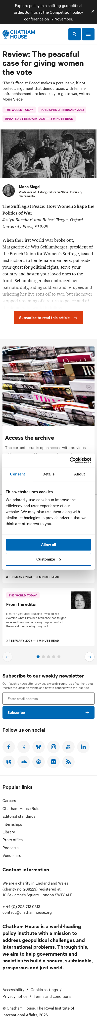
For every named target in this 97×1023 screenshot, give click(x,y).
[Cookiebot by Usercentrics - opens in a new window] (69, 460)
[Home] (18, 34)
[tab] (38, 656)
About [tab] (79, 474)
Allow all (48, 545)
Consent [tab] (17, 474)
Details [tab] (49, 474)
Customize (45, 559)
